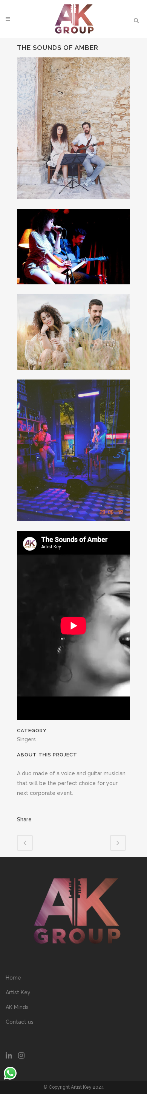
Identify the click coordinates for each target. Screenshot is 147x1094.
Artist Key (18, 992)
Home (13, 978)
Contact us (20, 1022)
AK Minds (17, 1007)
